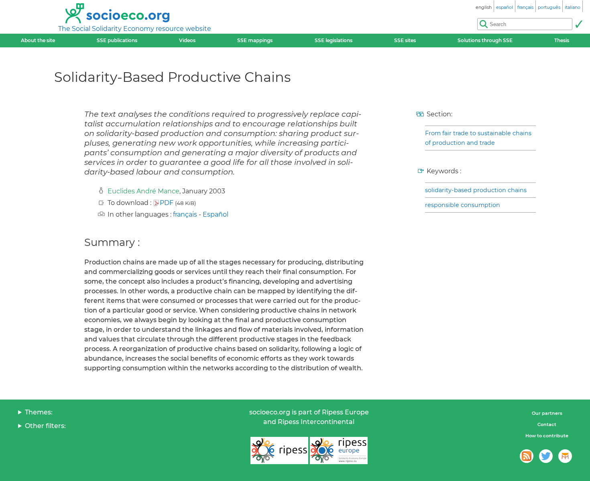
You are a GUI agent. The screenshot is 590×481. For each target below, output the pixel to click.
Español (215, 214)
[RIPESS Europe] (339, 450)
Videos (187, 40)
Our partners (547, 413)
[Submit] (579, 24)
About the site (38, 40)
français (185, 214)
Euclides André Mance (143, 191)
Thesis (561, 40)
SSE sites (405, 40)
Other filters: (45, 426)
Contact (546, 424)
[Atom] (526, 456)
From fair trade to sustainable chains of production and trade (478, 138)
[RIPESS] (279, 450)
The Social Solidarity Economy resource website (134, 28)
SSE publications (117, 40)
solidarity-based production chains (476, 190)
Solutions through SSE (485, 40)
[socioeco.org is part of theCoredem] (565, 456)
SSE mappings (255, 40)
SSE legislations (333, 40)
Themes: (39, 412)
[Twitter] (546, 456)
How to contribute (546, 435)
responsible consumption (462, 205)
